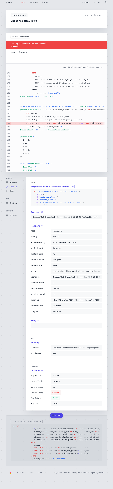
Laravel (40, 473)
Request (9, 178)
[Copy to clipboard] (99, 191)
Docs (30, 473)
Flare (74, 472)
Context (9, 211)
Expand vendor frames (21, 37)
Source (20, 473)
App (7, 199)
